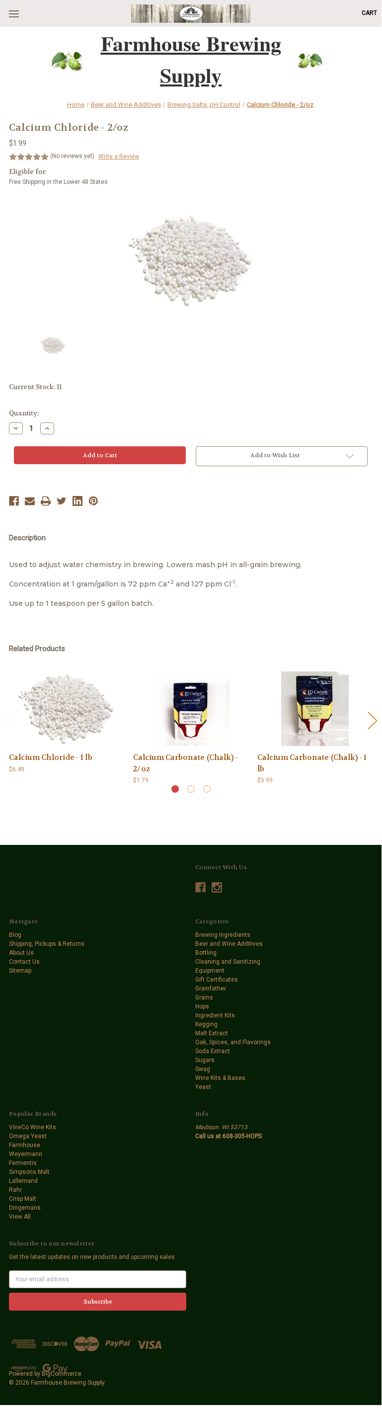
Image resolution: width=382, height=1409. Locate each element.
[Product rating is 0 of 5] (29, 157)
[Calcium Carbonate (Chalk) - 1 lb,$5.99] (315, 708)
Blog (15, 934)
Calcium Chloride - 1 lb (50, 757)
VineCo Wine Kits (32, 1127)
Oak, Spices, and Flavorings (233, 1042)
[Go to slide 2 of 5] (372, 720)
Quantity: (24, 413)
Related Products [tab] (37, 648)
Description (27, 537)
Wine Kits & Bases (220, 1078)
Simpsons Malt (29, 1171)
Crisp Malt (22, 1198)
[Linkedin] (77, 501)
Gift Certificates (216, 979)
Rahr (15, 1189)
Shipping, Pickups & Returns (46, 943)
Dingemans (25, 1207)
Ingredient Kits (215, 1015)
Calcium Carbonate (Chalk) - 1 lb (312, 763)
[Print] (46, 501)
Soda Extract (212, 1051)
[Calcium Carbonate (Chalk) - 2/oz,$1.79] (191, 708)
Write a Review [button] (118, 156)
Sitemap (20, 970)
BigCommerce (61, 1373)
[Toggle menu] (13, 13)
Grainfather (210, 988)
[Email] (30, 501)
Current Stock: (35, 387)
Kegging (206, 1024)
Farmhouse (24, 1145)
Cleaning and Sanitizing (227, 961)
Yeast (203, 1086)
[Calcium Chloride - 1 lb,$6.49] (66, 708)
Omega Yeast (28, 1136)
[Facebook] (14, 501)
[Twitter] (62, 501)
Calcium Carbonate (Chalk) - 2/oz (185, 763)
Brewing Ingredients (222, 934)
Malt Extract (211, 1033)
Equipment (210, 970)
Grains (204, 997)
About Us (21, 952)
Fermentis (23, 1163)
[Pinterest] (93, 501)
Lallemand (23, 1180)
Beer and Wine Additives (229, 943)
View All (20, 1216)
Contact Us (24, 961)
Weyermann (25, 1154)
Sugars (205, 1060)
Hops (202, 1006)
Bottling (206, 952)
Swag (202, 1069)
